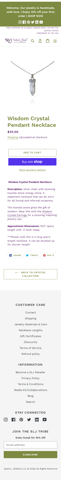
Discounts (30, 342)
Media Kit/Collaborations (30, 390)
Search (30, 401)
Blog (30, 396)
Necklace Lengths (30, 330)
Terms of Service (30, 348)
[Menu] (55, 40)
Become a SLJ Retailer (30, 372)
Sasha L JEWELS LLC (15, 468)
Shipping (12, 137)
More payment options (32, 170)
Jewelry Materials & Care (30, 324)
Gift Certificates (30, 336)
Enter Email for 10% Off (30, 437)
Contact (30, 312)
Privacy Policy (30, 378)
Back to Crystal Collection (33, 274)
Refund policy (31, 353)
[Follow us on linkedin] (37, 22)
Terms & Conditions (30, 384)
